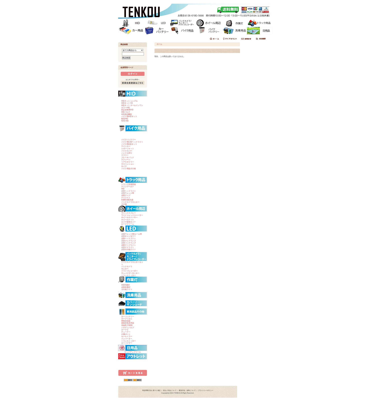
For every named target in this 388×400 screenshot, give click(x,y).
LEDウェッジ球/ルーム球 (131, 234)
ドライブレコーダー (129, 271)
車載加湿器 (125, 321)
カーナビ (125, 330)
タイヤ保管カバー (128, 222)
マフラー (125, 155)
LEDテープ (125, 195)
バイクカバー (126, 151)
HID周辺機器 (126, 114)
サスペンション (127, 164)
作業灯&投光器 (127, 200)
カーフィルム (126, 319)
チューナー (125, 332)
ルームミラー (126, 336)
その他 (124, 204)
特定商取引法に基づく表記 (151, 390)
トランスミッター (128, 275)
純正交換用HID (127, 110)
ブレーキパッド (127, 157)
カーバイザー (126, 343)
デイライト (125, 198)
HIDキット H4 (127, 103)
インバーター (126, 339)
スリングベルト (127, 186)
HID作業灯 (125, 285)
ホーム (159, 44)
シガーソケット (127, 148)
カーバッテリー (127, 316)
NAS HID (125, 121)
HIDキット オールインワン (132, 105)
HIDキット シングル (129, 101)
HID (122, 189)
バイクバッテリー (128, 140)
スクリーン (125, 160)
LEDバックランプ (128, 243)
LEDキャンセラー (128, 236)
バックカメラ (126, 266)
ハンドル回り (126, 153)
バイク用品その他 (128, 168)
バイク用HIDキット (129, 116)
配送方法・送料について (187, 390)
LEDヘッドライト (128, 191)
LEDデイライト (127, 247)
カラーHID (125, 108)
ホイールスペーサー (129, 217)
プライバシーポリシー (205, 390)
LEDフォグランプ (128, 241)
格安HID (124, 119)
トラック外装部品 (128, 184)
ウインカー (125, 146)
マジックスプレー (128, 213)
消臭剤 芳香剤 (127, 325)
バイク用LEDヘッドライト (132, 142)
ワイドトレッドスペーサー (132, 215)
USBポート (125, 334)
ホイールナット (127, 220)
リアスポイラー (127, 162)
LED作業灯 (125, 287)
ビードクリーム (127, 224)
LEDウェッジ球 (127, 193)
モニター (125, 269)
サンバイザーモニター (130, 273)
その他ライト (126, 289)
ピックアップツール (132, 352)
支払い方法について (170, 390)
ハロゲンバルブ (127, 327)
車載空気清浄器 (127, 323)
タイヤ (124, 166)
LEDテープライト (128, 245)
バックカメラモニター (130, 202)
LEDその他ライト (128, 249)
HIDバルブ (125, 112)
